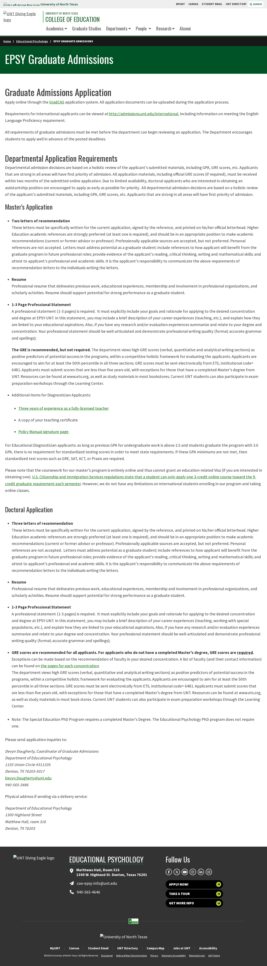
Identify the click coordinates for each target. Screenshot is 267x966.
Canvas (74, 948)
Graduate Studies (86, 28)
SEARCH (257, 4)
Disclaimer (107, 955)
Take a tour (179, 893)
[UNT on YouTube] (185, 872)
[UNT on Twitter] (177, 872)
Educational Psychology (32, 41)
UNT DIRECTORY (236, 4)
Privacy (154, 955)
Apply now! (178, 884)
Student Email (98, 948)
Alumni (185, 28)
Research (163, 28)
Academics (55, 28)
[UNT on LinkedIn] (201, 872)
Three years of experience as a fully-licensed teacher (63, 408)
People (142, 28)
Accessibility (208, 948)
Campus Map (155, 948)
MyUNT (55, 948)
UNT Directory (127, 948)
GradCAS (56, 102)
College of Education (72, 19)
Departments (116, 28)
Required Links (197, 955)
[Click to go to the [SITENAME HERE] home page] (22, 17)
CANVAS (193, 4)
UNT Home (214, 955)
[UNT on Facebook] (169, 872)
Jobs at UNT (181, 948)
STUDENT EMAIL (212, 4)
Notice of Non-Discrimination (131, 955)
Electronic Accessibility (174, 955)
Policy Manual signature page (43, 431)
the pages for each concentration (70, 665)
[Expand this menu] (65, 28)
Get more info (181, 903)
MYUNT (180, 4)
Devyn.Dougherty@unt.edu (28, 778)
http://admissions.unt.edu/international (143, 113)
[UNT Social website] (209, 872)
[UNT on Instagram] (193, 872)
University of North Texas (59, 4)
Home (7, 41)
